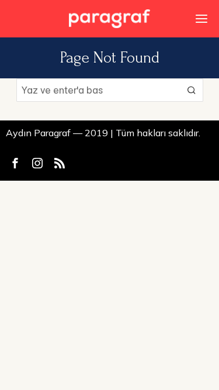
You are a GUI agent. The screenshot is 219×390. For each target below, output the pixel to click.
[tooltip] (15, 163)
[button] (191, 90)
